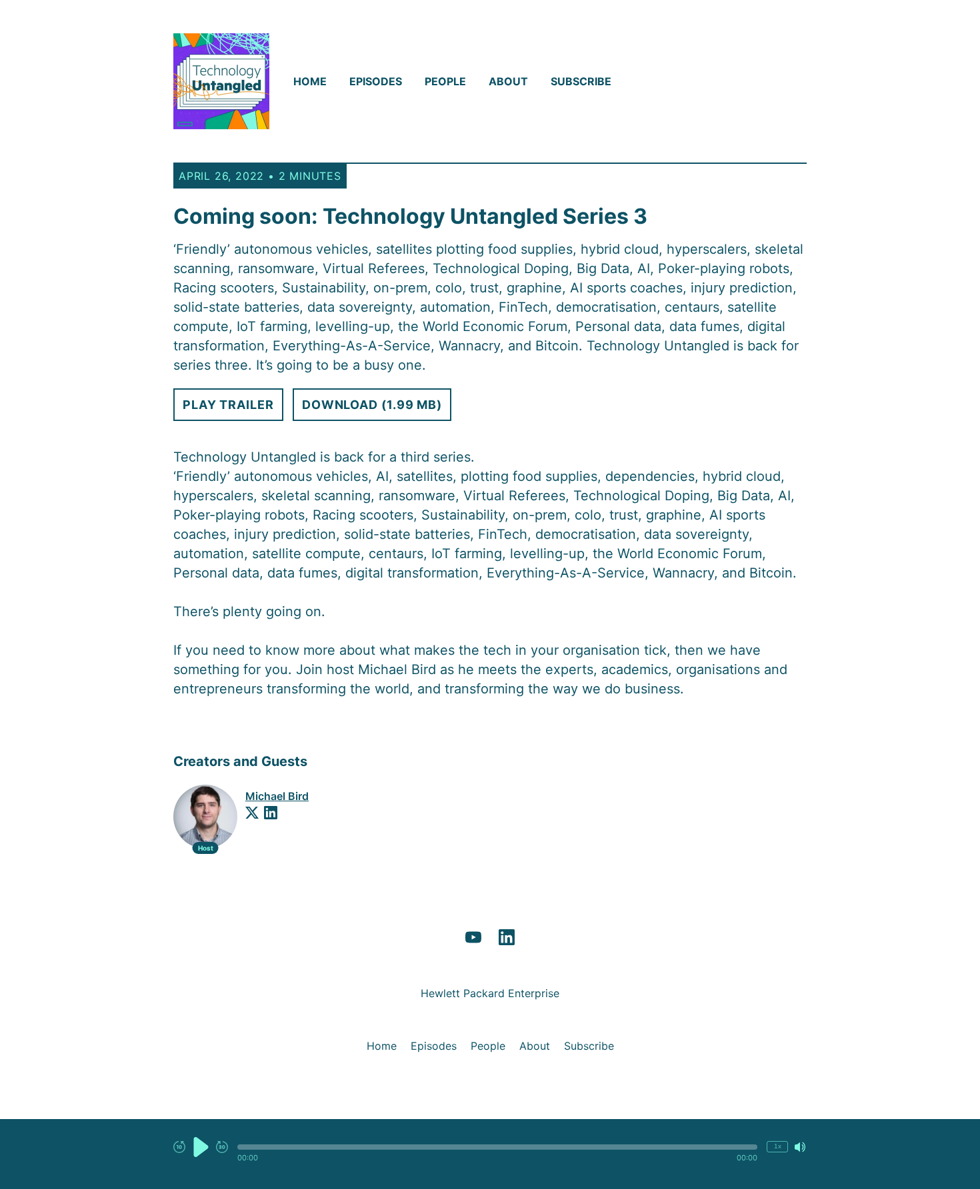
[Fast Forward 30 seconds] (222, 1147)
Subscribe (581, 81)
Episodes (375, 81)
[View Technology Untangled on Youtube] (473, 937)
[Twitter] (252, 812)
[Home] (221, 81)
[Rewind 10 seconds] (179, 1147)
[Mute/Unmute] (800, 1147)
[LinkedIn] (270, 812)
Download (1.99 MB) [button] (372, 405)
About (508, 81)
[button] (497, 1147)
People (445, 81)
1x (777, 1146)
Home (310, 81)
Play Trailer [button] (228, 405)
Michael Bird (277, 796)
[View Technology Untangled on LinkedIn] (507, 937)
